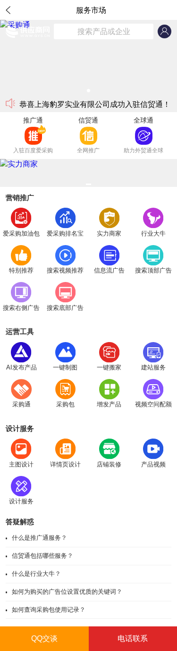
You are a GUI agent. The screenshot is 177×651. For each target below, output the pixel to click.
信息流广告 (109, 270)
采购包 (65, 404)
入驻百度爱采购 (33, 150)
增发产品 (109, 404)
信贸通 (88, 120)
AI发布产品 (21, 367)
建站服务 (153, 367)
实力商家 (109, 233)
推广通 (33, 120)
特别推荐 (21, 270)
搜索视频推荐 (65, 270)
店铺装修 (109, 464)
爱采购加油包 (21, 233)
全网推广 (88, 150)
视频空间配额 (153, 404)
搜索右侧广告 (21, 307)
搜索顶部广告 (153, 270)
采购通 (21, 404)
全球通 (143, 120)
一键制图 (65, 367)
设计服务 (21, 501)
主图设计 (21, 464)
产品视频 (153, 464)
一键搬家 (109, 367)
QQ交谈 (44, 638)
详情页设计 (65, 464)
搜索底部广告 (65, 307)
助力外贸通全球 (143, 150)
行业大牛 (153, 233)
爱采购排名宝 (65, 233)
